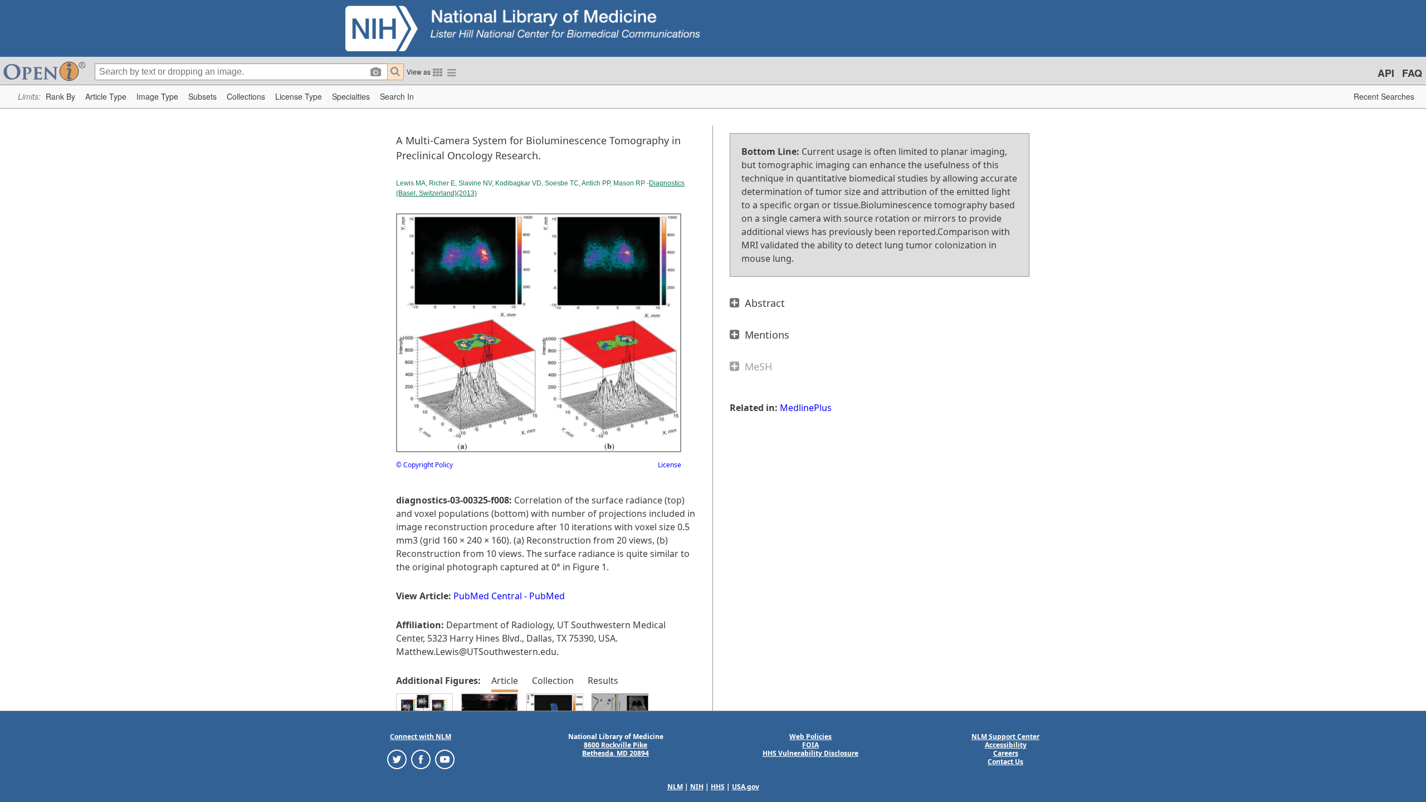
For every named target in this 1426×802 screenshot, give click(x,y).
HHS (718, 786)
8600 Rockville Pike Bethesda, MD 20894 (615, 749)
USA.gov (745, 786)
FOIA (810, 745)
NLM (675, 786)
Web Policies (810, 736)
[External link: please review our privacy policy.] (397, 759)
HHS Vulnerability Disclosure (810, 753)
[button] (60, 96)
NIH (697, 786)
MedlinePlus (806, 408)
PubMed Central (487, 596)
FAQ (1412, 73)
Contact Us (1005, 761)
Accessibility (1006, 745)
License (669, 465)
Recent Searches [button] (1384, 96)
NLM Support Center (1005, 736)
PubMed (547, 596)
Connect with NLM (420, 736)
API (1386, 73)
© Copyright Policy (424, 465)
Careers (1005, 753)
